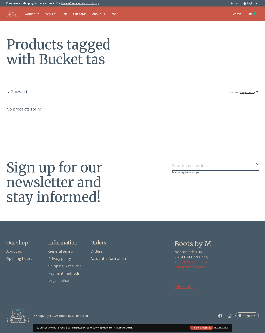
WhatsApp (184, 286)
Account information (108, 258)
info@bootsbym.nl (190, 266)
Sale (65, 14)
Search (236, 14)
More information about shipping (80, 3)
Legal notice (58, 280)
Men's (49, 14)
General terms (60, 251)
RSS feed (82, 316)
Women (30, 14)
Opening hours (19, 258)
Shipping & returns (64, 265)
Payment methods (64, 273)
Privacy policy (59, 258)
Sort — (233, 92)
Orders (96, 251)
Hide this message (201, 327)
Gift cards (80, 14)
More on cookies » (221, 327)
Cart (253, 14)
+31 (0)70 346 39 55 (191, 261)
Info (113, 14)
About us (98, 14)
